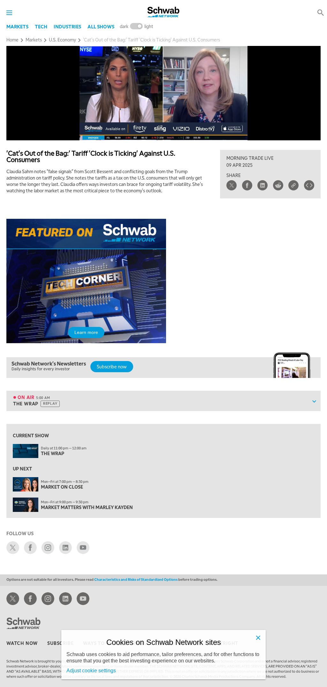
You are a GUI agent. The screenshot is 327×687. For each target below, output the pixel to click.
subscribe (60, 643)
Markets (17, 26)
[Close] (258, 637)
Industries (67, 26)
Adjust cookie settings (91, 670)
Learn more (86, 332)
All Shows (100, 26)
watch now (22, 643)
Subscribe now (112, 366)
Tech (41, 26)
